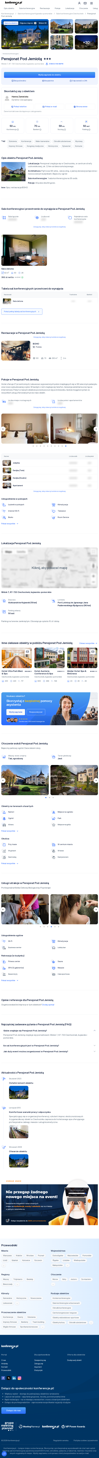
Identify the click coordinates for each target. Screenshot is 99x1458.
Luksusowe (7, 1303)
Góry (64, 1279)
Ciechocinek (20, 64)
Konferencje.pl (7, 13)
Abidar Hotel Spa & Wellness (76, 672)
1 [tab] (11, 359)
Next (96, 429)
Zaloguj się (38, 1363)
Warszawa (7, 1255)
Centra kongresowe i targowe (65, 1313)
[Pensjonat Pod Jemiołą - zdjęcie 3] (86, 26)
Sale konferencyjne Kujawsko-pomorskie (35, 13)
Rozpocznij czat (35, 712)
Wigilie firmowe (9, 1327)
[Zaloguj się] (79, 3)
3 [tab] (15, 359)
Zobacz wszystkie (86, 643)
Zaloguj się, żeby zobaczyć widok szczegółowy (49, 227)
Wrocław (30, 1255)
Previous (3, 429)
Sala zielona (7, 268)
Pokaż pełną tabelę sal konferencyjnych (20, 311)
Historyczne (53, 146)
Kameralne (7, 1298)
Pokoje (57, 8)
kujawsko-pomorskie (35, 64)
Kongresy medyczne (35, 146)
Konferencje (26, 141)
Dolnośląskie (58, 1255)
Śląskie (56, 1260)
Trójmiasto (17, 1279)
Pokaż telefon (20, 106)
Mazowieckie (73, 1255)
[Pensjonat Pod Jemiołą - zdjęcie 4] (61, 42)
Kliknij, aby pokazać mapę (49, 567)
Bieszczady (7, 1284)
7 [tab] (55, 446)
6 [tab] (21, 359)
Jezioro (74, 1279)
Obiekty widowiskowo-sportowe (66, 1317)
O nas (3, 1360)
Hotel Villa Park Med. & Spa (12, 672)
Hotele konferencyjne (11, 54)
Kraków (19, 1255)
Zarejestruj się (40, 1360)
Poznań (41, 1255)
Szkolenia (13, 141)
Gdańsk (15, 1260)
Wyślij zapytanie (15, 712)
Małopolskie (58, 1265)
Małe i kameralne (42, 141)
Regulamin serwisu (61, 1440)
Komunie (78, 146)
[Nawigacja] (91, 3)
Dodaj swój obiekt (74, 1360)
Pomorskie (87, 1255)
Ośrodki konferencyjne (62, 1308)
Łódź (5, 1260)
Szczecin (38, 1260)
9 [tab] (62, 446)
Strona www (81, 106)
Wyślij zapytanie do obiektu (49, 75)
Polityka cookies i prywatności (86, 1440)
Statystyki (38, 1370)
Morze (55, 1279)
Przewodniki (6, 1370)
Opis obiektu (9, 8)
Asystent (38, 1367)
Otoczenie (83, 8)
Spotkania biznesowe (29, 1327)
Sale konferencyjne (27, 8)
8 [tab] (58, 446)
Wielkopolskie (79, 1260)
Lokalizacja (69, 8)
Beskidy (30, 1279)
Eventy (20, 1317)
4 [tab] (17, 359)
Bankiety (24, 1322)
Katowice (26, 1260)
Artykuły (4, 1363)
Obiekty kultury (59, 1322)
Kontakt (4, 1367)
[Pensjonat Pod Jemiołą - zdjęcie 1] (25, 34)
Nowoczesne (36, 1298)
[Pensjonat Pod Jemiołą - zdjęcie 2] (61, 26)
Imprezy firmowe (15, 146)
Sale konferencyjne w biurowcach (66, 1303)
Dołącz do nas (13, 1410)
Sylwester (66, 146)
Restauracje (45, 8)
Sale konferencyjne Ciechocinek (70, 13)
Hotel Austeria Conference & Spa (43, 672)
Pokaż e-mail (51, 106)
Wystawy (79, 141)
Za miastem (86, 1279)
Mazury (6, 1279)
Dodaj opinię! (48, 1004)
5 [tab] (19, 359)
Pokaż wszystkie (8, 523)
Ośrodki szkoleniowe (62, 141)
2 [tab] (13, 359)
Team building (38, 1322)
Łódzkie (66, 1260)
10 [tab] (66, 446)
